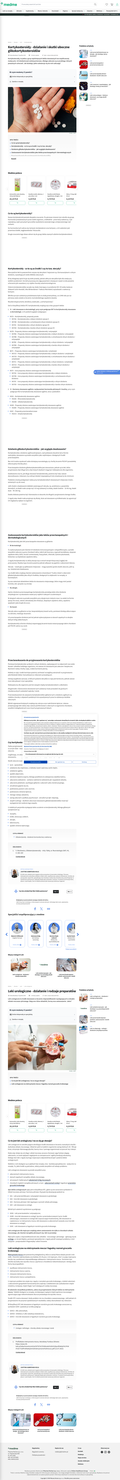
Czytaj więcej (20, 857)
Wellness (99, 11)
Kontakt (80, 1451)
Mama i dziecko (43, 11)
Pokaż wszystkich (71, 949)
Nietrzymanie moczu (15, 1255)
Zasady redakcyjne (84, 1461)
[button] (35, 908)
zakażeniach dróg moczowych (39, 1180)
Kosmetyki (55, 11)
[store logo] (9, 4)
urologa (11, 1239)
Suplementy (30, 11)
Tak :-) (56, 892)
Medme (9, 42)
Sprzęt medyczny (77, 11)
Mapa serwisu (82, 1458)
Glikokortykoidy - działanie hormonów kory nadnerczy (34, 837)
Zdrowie (19, 11)
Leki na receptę (7, 11)
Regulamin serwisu (38, 1452)
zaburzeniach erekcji (52, 1183)
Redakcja (81, 1454)
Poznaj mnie (16, 945)
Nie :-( (69, 892)
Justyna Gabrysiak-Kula (52, 55)
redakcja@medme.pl (61, 1452)
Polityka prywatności (38, 1455)
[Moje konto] (117, 4)
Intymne (89, 11)
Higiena (65, 11)
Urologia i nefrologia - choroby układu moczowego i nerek (35, 1328)
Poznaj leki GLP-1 (111, 11)
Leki (21, 42)
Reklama (80, 1464)
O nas (79, 1448)
